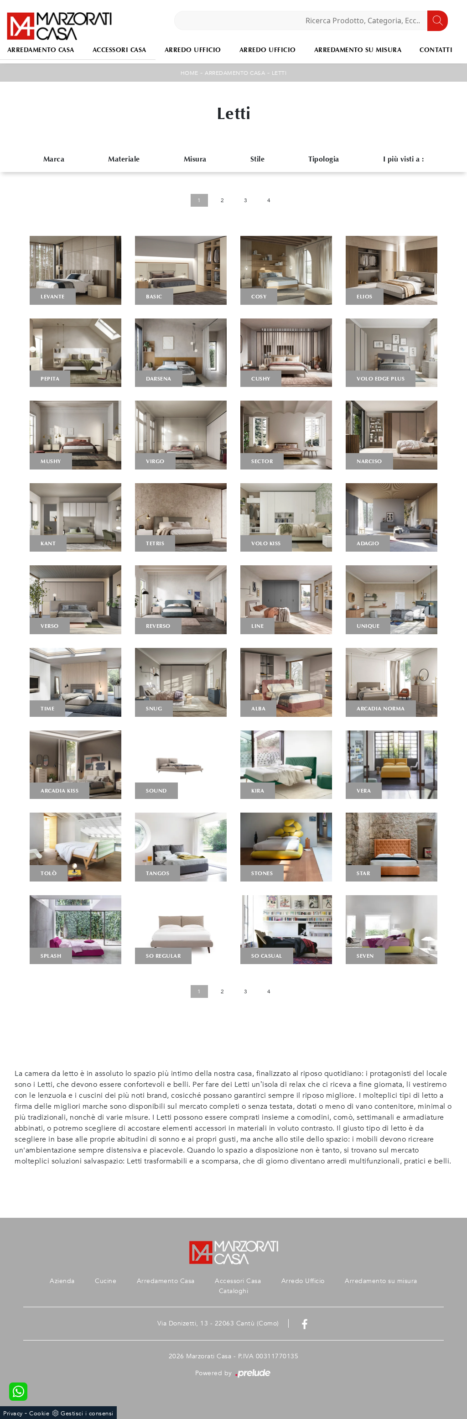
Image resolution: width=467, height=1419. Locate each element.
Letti (279, 73)
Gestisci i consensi (87, 1413)
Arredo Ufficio (193, 50)
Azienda (62, 1281)
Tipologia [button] (323, 159)
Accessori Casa (119, 50)
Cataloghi (234, 1291)
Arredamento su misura (358, 50)
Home (189, 73)
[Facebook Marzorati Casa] (305, 1323)
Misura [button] (195, 159)
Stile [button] (257, 159)
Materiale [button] (124, 159)
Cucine (105, 1281)
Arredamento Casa (235, 73)
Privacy (13, 1413)
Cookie (39, 1413)
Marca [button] (54, 159)
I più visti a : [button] (403, 159)
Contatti (436, 50)
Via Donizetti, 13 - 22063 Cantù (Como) (218, 1323)
